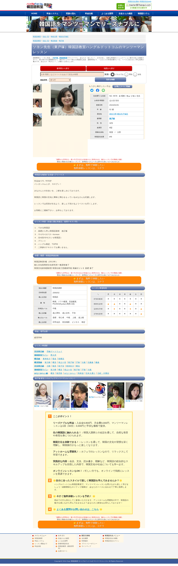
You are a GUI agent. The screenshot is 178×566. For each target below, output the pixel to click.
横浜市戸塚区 (64, 36)
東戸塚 (61, 40)
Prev (37, 385)
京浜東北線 (39, 351)
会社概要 (85, 538)
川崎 (49, 366)
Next (141, 385)
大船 (84, 362)
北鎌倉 (91, 362)
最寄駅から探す (63, 68)
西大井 (53, 355)
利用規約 (85, 541)
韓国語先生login (145, 1)
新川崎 (48, 362)
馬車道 (81, 373)
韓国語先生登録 (133, 1)
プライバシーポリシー (89, 544)
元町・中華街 (103, 373)
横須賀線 (54, 40)
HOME (34, 13)
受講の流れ (71, 13)
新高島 (59, 373)
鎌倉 (97, 362)
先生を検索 (110, 79)
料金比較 (89, 13)
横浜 (54, 362)
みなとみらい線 (41, 373)
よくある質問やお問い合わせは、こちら (78, 509)
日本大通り (91, 373)
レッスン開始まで (41, 544)
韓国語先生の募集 (111, 538)
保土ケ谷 (62, 362)
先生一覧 (46, 36)
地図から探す (109, 68)
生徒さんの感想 (125, 13)
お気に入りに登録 (122, 86)
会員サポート (62, 551)
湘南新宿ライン (41, 355)
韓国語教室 (37, 36)
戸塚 (78, 362)
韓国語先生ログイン (112, 541)
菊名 (54, 359)
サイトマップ (86, 546)
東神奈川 (47, 359)
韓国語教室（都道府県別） (66, 547)
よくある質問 (107, 13)
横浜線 (37, 359)
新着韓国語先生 (63, 544)
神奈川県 (54, 36)
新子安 (61, 366)
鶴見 (54, 366)
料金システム (52, 13)
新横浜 (61, 359)
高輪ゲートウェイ (54, 351)
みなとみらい (70, 373)
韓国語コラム (144, 13)
